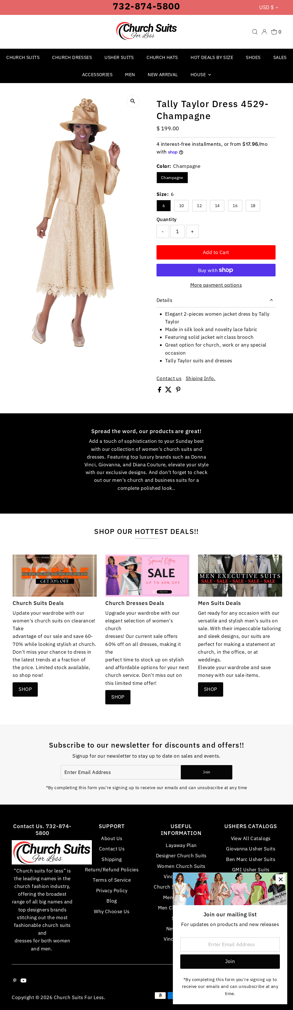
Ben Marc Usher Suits (250, 859)
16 (235, 205)
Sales (280, 57)
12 (199, 205)
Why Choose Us (112, 911)
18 (253, 205)
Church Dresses (72, 57)
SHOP (25, 689)
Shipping (112, 859)
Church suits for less (79, 997)
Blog (111, 901)
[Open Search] (255, 31)
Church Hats (162, 57)
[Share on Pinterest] (178, 391)
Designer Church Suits (181, 855)
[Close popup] (281, 879)
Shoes (253, 57)
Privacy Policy (112, 890)
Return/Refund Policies (111, 869)
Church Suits (22, 57)
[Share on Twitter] (169, 391)
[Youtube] (23, 981)
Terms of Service (112, 880)
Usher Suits (119, 57)
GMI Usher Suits (250, 869)
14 (217, 205)
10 (181, 205)
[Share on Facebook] (160, 391)
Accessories (97, 74)
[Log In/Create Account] (264, 31)
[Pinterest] (15, 981)
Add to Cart (216, 252)
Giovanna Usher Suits (250, 849)
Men (130, 74)
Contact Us (111, 849)
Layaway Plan (181, 845)
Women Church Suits (181, 866)
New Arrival (163, 74)
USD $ (266, 7)
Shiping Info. (201, 378)
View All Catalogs (251, 838)
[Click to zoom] (132, 101)
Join (206, 772)
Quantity (167, 219)
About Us (111, 838)
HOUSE (199, 74)
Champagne (172, 177)
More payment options (216, 285)
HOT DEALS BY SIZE (212, 57)
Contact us (169, 378)
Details (164, 300)
